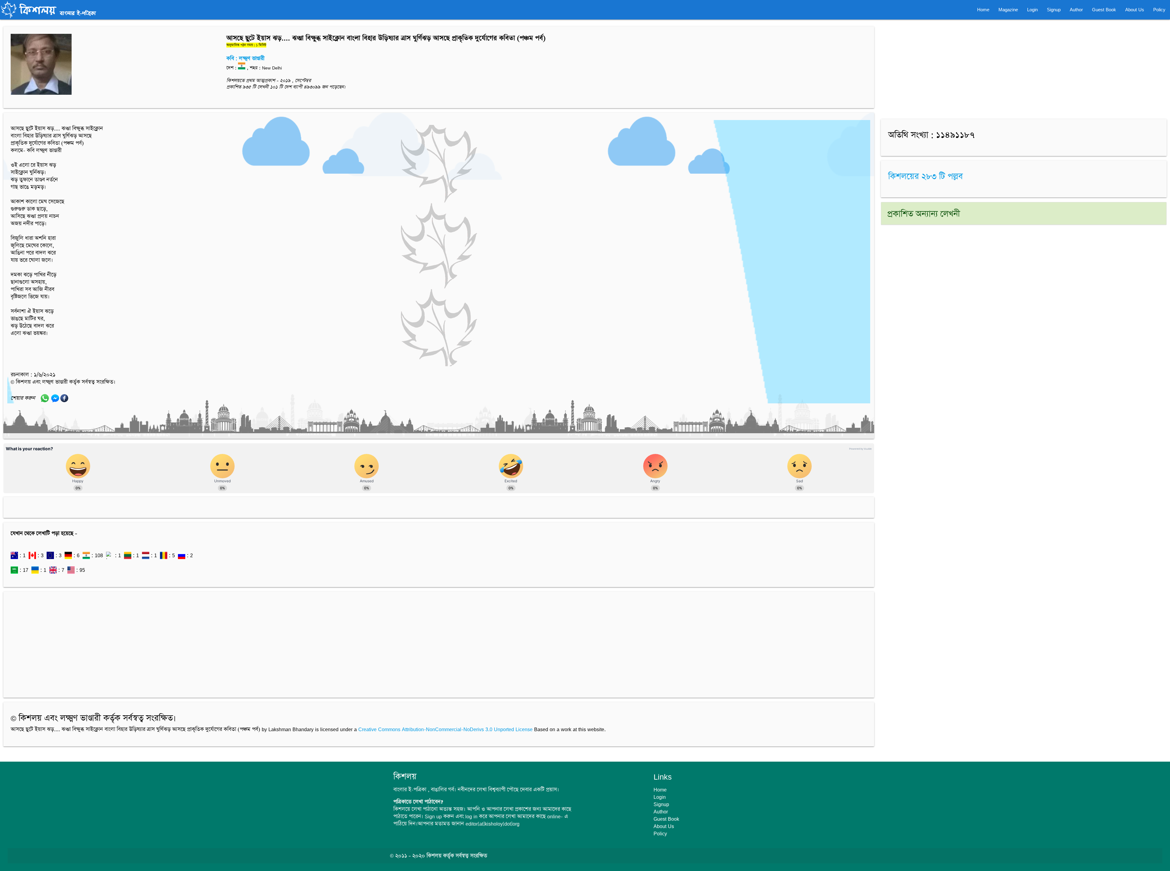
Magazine (1008, 9)
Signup (1054, 9)
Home (983, 9)
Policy (1159, 9)
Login (1032, 9)
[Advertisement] (193, 641)
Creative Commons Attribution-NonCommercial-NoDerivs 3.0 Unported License (445, 729)
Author (1076, 9)
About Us (1134, 9)
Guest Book (1104, 9)
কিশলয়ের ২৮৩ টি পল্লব (925, 176)
